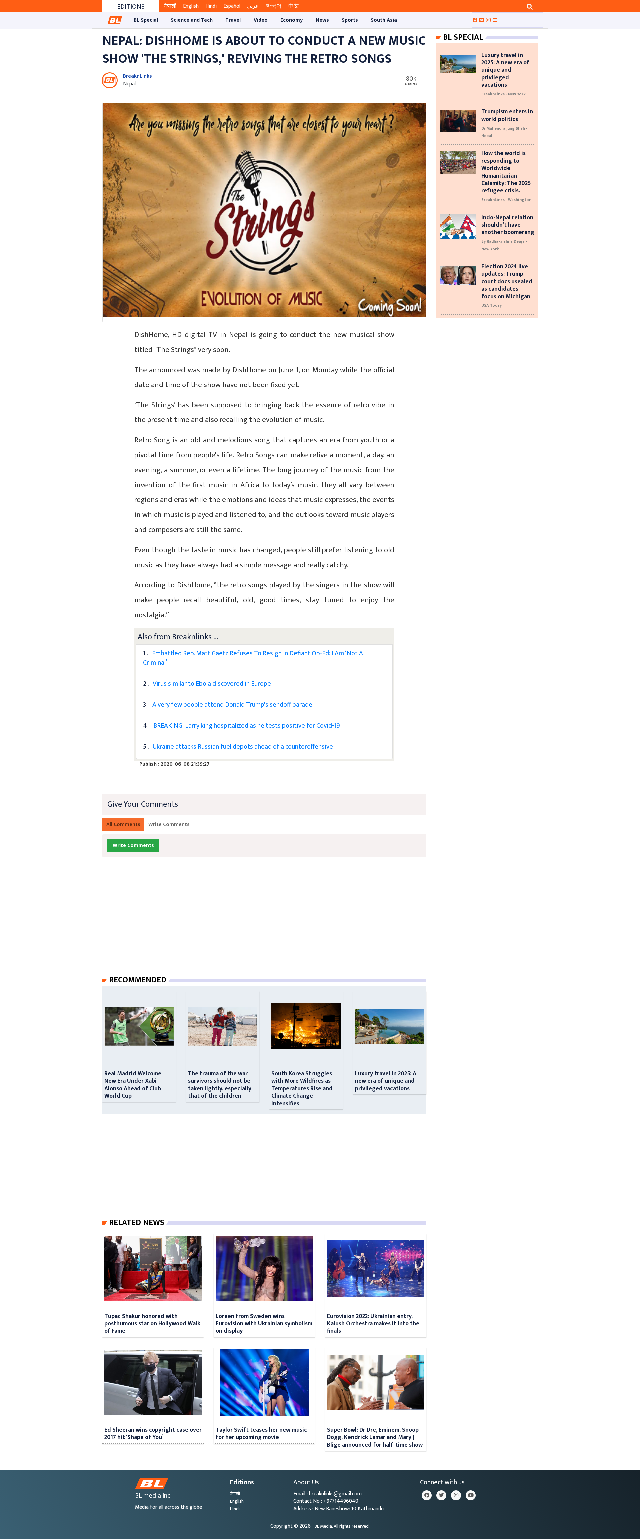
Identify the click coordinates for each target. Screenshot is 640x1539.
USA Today (491, 305)
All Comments (123, 824)
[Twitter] (441, 1495)
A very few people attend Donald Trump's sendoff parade (232, 704)
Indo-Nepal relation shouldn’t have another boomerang (507, 225)
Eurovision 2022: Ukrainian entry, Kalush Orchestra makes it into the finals (373, 1323)
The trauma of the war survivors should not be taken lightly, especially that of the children (219, 1085)
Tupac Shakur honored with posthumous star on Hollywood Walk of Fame (152, 1323)
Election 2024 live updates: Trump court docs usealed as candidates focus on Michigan (506, 281)
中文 (293, 6)
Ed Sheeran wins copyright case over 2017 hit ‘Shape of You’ (153, 1433)
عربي (253, 6)
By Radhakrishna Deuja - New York (504, 245)
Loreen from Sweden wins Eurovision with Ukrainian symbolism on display (264, 1323)
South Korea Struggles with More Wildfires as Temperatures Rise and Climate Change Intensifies (302, 1088)
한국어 (274, 6)
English (191, 6)
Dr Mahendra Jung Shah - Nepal (504, 132)
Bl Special (463, 37)
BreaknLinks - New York (503, 94)
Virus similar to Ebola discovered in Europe (212, 683)
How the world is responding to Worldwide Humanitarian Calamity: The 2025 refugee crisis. (506, 171)
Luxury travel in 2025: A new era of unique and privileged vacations (385, 1081)
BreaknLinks (137, 76)
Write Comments (169, 824)
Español (231, 6)
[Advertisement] (270, 923)
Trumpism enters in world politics (507, 115)
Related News (136, 1222)
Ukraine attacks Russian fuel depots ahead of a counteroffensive (243, 746)
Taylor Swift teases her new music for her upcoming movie (261, 1433)
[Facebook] (427, 1495)
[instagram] (456, 1495)
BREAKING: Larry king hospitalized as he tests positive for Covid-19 (246, 725)
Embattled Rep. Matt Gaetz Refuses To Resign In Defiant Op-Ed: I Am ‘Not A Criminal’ (253, 658)
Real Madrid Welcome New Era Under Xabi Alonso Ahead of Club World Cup (132, 1085)
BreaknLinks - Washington (506, 199)
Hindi (211, 6)
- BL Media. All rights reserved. (341, 1526)
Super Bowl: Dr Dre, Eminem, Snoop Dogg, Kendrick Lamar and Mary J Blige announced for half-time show (375, 1437)
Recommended (137, 980)
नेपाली (170, 6)
